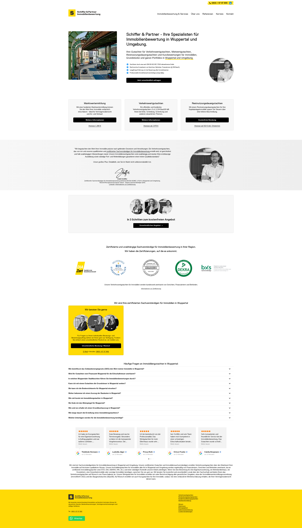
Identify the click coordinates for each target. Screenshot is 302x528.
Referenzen (207, 14)
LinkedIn (112, 184)
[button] (171, 14)
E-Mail (85, 351)
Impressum (182, 506)
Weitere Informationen (95, 120)
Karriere (219, 14)
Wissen (180, 504)
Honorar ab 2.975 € (151, 126)
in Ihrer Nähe (160, 73)
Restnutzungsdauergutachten (187, 497)
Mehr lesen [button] (82, 444)
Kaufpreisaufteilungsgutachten (188, 499)
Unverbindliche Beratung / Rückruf (96, 346)
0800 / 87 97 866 (219, 3)
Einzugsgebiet (183, 508)
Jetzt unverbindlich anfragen (149, 80)
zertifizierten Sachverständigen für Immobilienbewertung (128, 151)
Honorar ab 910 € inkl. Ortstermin (207, 126)
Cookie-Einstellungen (185, 511)
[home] (84, 13)
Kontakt (230, 14)
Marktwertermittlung (184, 500)
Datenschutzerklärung (185, 510)
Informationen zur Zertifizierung (126, 184)
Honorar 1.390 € (95, 126)
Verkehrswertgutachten (185, 495)
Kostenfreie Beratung (207, 120)
